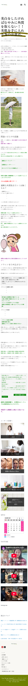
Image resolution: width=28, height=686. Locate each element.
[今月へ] (19, 518)
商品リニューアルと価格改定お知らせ (10, 635)
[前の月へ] (16, 518)
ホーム (2, 39)
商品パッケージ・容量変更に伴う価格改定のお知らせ (14, 620)
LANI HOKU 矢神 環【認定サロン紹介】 (11, 638)
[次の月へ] (22, 518)
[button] (21, 4)
